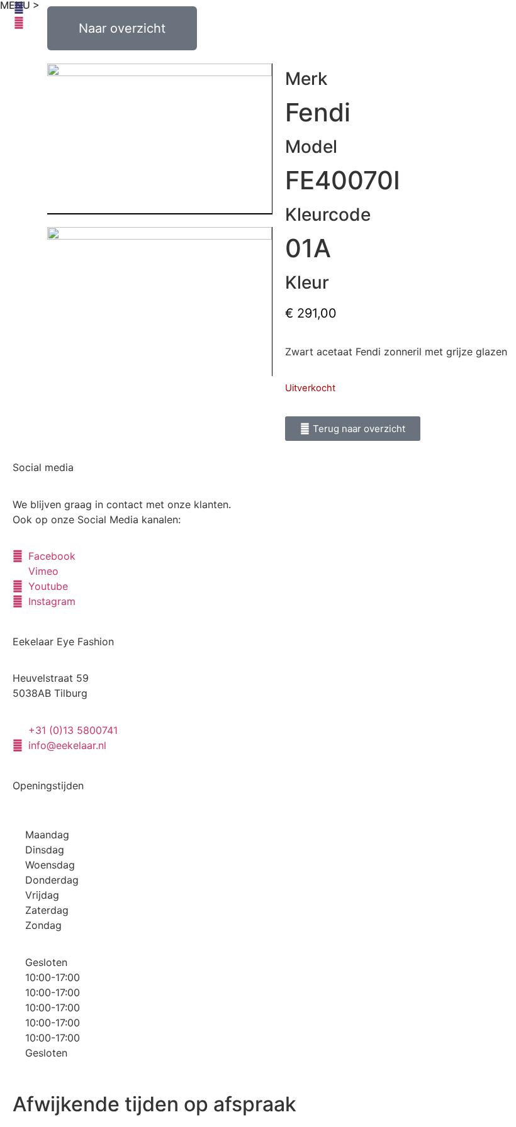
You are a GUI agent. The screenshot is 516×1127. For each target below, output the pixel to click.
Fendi (318, 112)
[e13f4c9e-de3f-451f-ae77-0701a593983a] (159, 139)
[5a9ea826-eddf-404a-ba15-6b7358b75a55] (159, 302)
